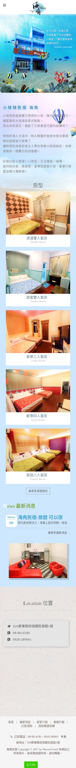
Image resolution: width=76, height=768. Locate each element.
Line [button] (32, 764)
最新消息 (25, 722)
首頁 (11, 722)
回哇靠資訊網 (46, 726)
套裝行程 (59, 722)
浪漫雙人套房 (36, 238)
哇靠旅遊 (35, 753)
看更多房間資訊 (38, 491)
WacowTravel (50, 749)
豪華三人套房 (36, 357)
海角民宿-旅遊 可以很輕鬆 (45, 517)
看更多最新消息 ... (59, 532)
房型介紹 (42, 722)
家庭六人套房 (36, 475)
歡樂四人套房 (36, 416)
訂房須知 (26, 726)
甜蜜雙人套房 (36, 297)
